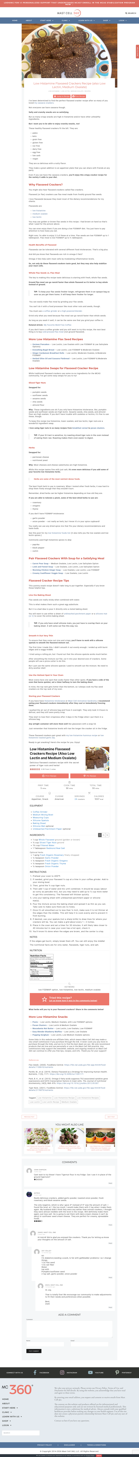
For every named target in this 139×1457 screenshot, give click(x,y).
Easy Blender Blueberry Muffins (47, 1032)
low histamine (39, 210)
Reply (110, 1183)
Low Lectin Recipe (50, 1102)
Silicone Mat (39, 826)
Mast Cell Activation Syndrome (82, 701)
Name (28, 1340)
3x (107, 835)
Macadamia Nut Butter (43, 1028)
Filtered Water (47, 845)
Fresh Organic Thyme (55, 863)
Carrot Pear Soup (41, 563)
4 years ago (38, 1171)
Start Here (45, 20)
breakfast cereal (80, 428)
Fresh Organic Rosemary (52, 855)
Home (14, 20)
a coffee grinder (49, 311)
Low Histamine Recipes (88, 1098)
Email (72, 1340)
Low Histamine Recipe (64, 1098)
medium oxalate (40, 214)
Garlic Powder (52, 858)
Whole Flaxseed (46, 840)
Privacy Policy (90, 1455)
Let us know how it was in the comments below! (73, 1000)
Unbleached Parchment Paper (47, 829)
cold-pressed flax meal (53, 332)
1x (100, 835)
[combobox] (21, 1433)
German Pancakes (41, 344)
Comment (29, 1319)
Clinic (65, 20)
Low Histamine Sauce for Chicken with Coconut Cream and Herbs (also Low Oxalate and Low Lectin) (38, 1149)
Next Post (111, 1117)
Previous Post (29, 1117)
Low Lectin (65, 91)
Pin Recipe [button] (91, 776)
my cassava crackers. (44, 103)
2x (103, 835)
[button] (31, 769)
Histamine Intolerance (54, 701)
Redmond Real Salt (55, 848)
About (29, 20)
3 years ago (38, 1195)
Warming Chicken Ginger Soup (47, 570)
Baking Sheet (39, 823)
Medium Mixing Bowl (43, 815)
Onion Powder (52, 866)
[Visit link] (69, 3)
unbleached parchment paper (77, 614)
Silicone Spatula (41, 820)
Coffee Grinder (40, 812)
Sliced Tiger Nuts (48, 842)
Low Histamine (54, 91)
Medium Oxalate (77, 91)
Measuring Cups (41, 817)
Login (121, 20)
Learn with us (85, 20)
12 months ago (46, 1252)
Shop (105, 20)
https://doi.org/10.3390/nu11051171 (67, 1074)
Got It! (99, 1455)
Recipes (88, 91)
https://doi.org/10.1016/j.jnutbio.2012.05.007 (78, 1083)
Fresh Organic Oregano (56, 861)
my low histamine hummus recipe (81, 735)
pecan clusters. (98, 428)
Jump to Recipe (63, 96)
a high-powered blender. (71, 311)
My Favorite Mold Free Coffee (57, 325)
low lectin (37, 217)
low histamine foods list (59, 533)
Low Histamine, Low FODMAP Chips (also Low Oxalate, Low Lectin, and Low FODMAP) (100, 1148)
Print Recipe (80, 96)
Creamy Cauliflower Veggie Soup (48, 573)
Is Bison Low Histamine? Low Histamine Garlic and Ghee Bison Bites (69, 1148)
